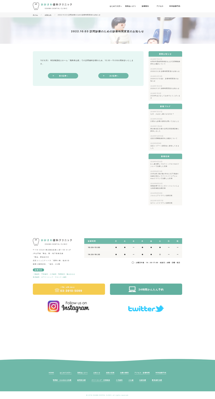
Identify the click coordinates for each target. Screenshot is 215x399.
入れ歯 (131, 380)
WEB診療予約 (174, 6)
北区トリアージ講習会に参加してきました (164, 145)
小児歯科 (119, 380)
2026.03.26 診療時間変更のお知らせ (165, 70)
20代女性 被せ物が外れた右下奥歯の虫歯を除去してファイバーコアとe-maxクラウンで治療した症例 (164, 174)
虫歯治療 (142, 380)
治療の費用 (124, 373)
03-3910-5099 (71, 289)
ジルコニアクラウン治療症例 (161, 194)
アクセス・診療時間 (142, 373)
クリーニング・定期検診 (101, 380)
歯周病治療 (81, 380)
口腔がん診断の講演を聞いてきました (164, 120)
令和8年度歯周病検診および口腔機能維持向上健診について (165, 61)
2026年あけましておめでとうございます (165, 95)
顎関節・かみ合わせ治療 (62, 380)
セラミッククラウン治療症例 (161, 202)
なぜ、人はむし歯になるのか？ (162, 113)
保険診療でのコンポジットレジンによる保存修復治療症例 (164, 186)
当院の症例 (110, 373)
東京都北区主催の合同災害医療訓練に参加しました (164, 128)
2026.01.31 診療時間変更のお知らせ (164, 87)
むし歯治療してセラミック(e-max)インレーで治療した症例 (164, 164)
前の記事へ (63, 76)
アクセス (160, 6)
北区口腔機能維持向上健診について (164, 137)
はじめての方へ (116, 6)
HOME (51, 373)
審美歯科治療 (157, 380)
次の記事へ (114, 76)
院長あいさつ (130, 6)
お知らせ (96, 373)
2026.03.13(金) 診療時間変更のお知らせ (164, 78)
